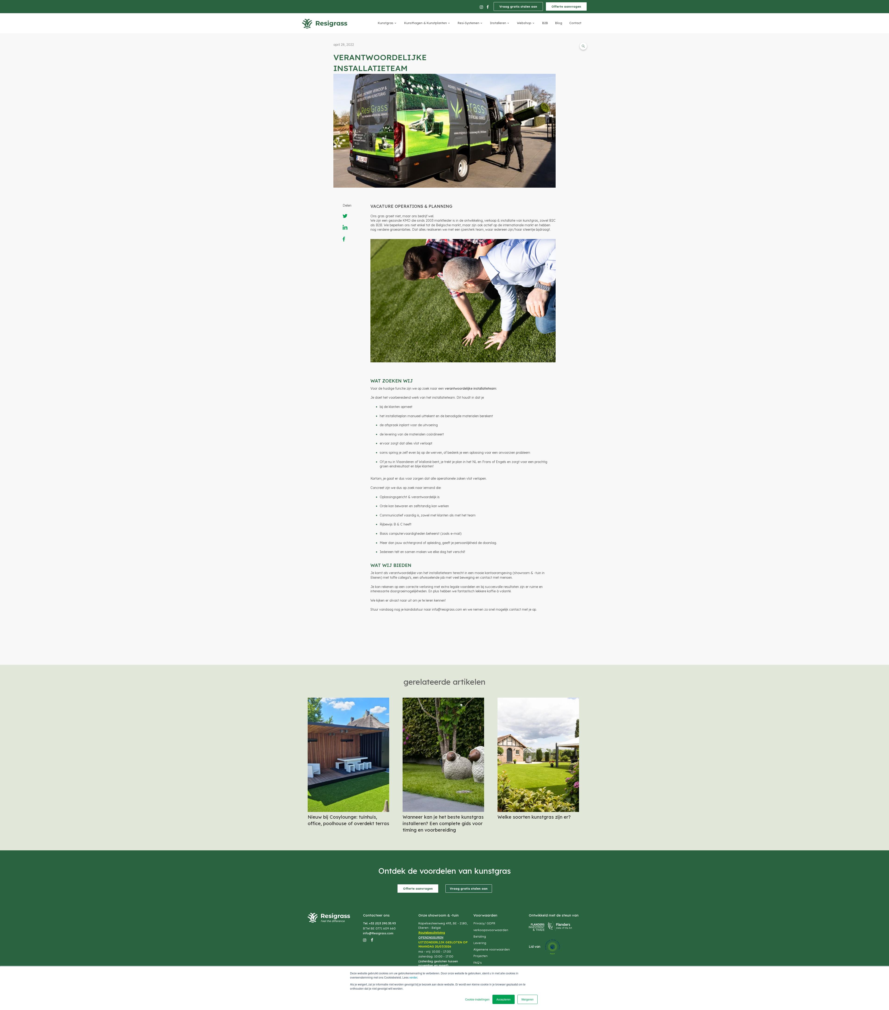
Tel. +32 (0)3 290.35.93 (379, 923)
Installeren (498, 23)
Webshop (524, 23)
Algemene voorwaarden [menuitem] (491, 949)
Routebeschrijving (431, 932)
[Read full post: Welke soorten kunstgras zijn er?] (538, 809)
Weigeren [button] (527, 999)
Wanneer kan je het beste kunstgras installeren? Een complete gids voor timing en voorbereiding (443, 823)
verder (413, 977)
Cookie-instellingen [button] (477, 999)
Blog (558, 23)
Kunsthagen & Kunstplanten (425, 23)
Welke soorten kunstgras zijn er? (534, 817)
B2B (545, 23)
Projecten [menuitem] (480, 956)
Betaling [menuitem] (479, 936)
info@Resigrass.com (378, 933)
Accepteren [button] (503, 999)
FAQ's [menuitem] (477, 962)
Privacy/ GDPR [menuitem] (484, 923)
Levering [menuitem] (479, 943)
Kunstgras (385, 23)
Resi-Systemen (468, 23)
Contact (575, 23)
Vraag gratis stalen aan (518, 6)
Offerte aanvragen (566, 6)
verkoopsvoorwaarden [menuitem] (490, 930)
